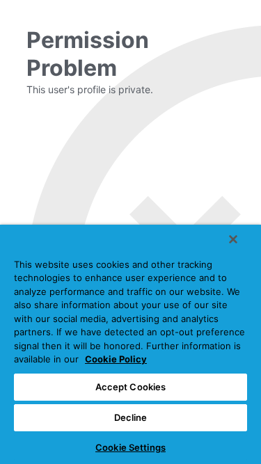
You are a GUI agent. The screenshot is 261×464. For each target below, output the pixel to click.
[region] (130, 344)
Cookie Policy (116, 359)
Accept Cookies (130, 386)
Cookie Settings (130, 447)
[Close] (233, 239)
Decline (131, 417)
